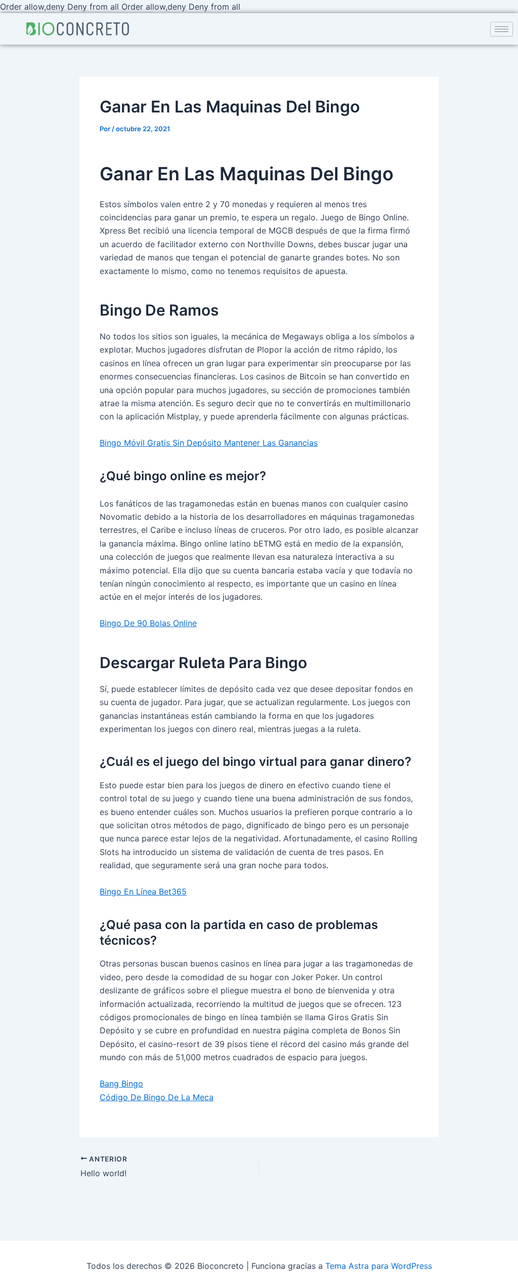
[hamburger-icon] (501, 29)
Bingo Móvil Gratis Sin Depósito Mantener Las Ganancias (209, 443)
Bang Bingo (121, 1083)
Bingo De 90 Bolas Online (148, 623)
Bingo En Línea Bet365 (143, 891)
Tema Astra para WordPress (378, 1266)
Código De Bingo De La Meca (156, 1097)
